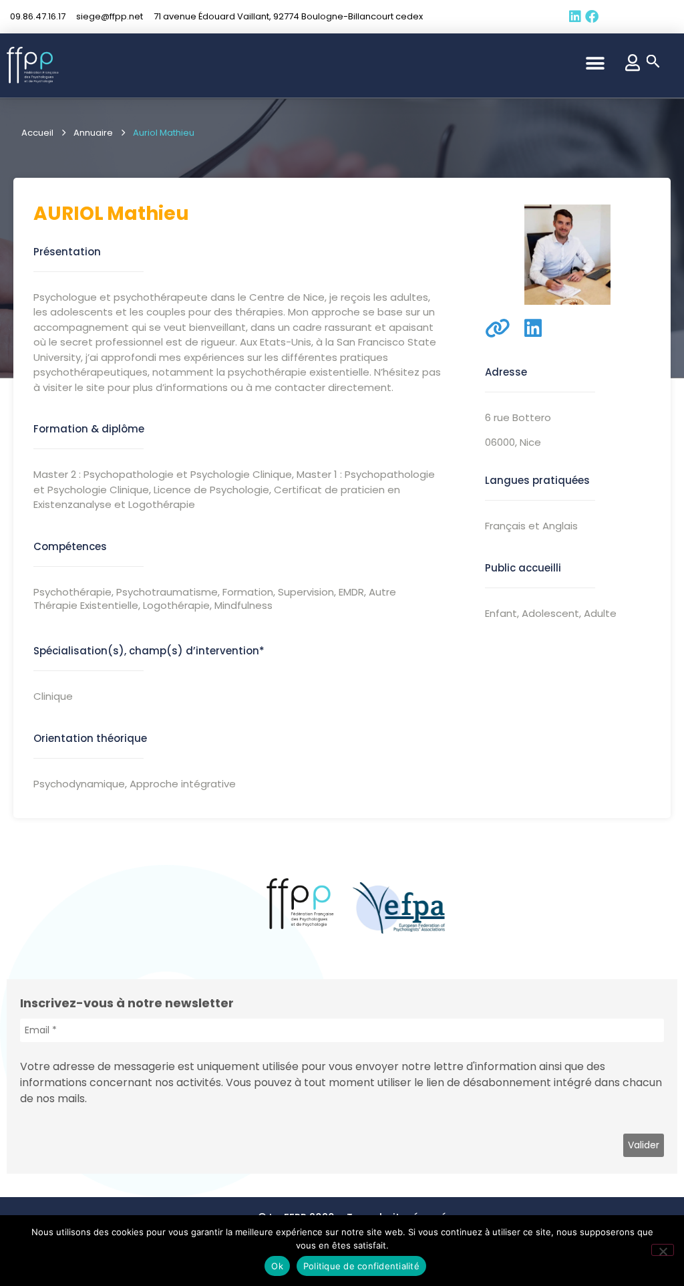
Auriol (68, 214)
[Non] (662, 1250)
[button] (595, 63)
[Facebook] (591, 16)
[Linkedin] (575, 16)
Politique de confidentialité (361, 1266)
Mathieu (148, 214)
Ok (277, 1266)
